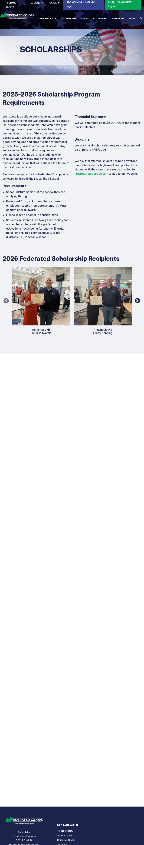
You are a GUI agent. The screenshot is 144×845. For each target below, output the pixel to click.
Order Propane (64, 835)
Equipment (100, 18)
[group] (41, 303)
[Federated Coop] (17, 17)
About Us (118, 18)
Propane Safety (65, 830)
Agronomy (69, 18)
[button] (6, 297)
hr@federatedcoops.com (91, 173)
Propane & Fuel (48, 18)
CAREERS (54, 2)
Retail (85, 18)
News (132, 18)
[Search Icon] (141, 18)
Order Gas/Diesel (66, 840)
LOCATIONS (37, 2)
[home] (24, 819)
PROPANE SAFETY (11, 4)
